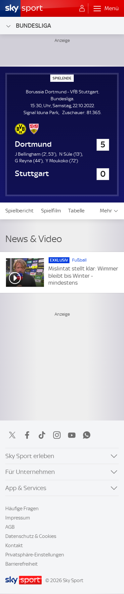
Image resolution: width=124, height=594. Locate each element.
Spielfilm (51, 210)
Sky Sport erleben (29, 456)
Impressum (17, 518)
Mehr (106, 210)
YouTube (72, 435)
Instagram (57, 435)
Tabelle (76, 210)
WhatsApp (87, 435)
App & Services (25, 488)
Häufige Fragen (22, 509)
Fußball (79, 260)
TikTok (42, 435)
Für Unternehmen (30, 472)
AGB (10, 527)
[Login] (82, 8)
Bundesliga (33, 25)
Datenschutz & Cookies (30, 536)
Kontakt (14, 545)
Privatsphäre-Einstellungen (34, 555)
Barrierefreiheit (21, 564)
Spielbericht (19, 210)
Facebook (27, 435)
